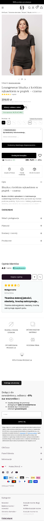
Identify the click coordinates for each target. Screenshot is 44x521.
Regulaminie (22, 433)
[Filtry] (34, 277)
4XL (40, 122)
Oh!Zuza (4, 12)
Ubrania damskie (15, 12)
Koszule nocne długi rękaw (31, 504)
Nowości (5, 503)
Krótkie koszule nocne (32, 508)
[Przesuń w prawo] (25, 79)
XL (25, 122)
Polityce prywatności (32, 433)
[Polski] (4, 466)
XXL (30, 122)
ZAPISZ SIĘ (21, 422)
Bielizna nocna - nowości (8, 507)
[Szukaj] (29, 7)
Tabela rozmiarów (36, 119)
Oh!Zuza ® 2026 (8, 486)
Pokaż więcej (7, 518)
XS (3, 122)
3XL (35, 122)
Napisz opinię (16, 277)
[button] (6, 94)
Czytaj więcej (7, 209)
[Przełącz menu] (2, 7)
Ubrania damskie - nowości (9, 513)
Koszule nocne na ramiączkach (30, 513)
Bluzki (24, 12)
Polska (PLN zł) (14, 466)
